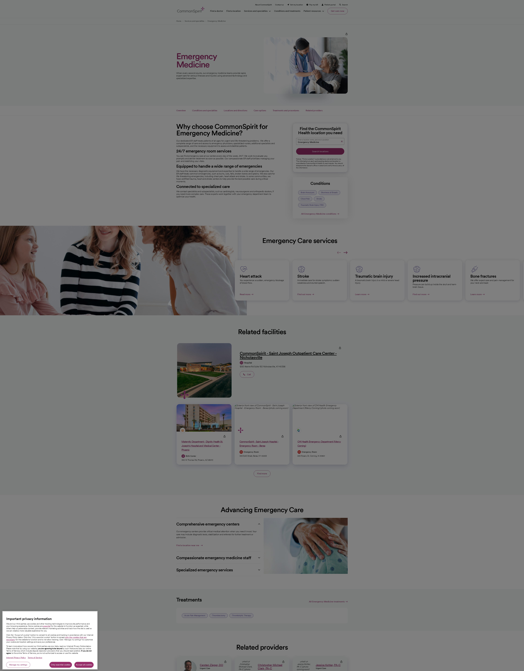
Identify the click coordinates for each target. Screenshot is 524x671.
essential (46, 626)
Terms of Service (35, 658)
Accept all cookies (84, 665)
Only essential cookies (60, 665)
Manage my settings (18, 665)
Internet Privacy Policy (16, 658)
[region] (50, 640)
